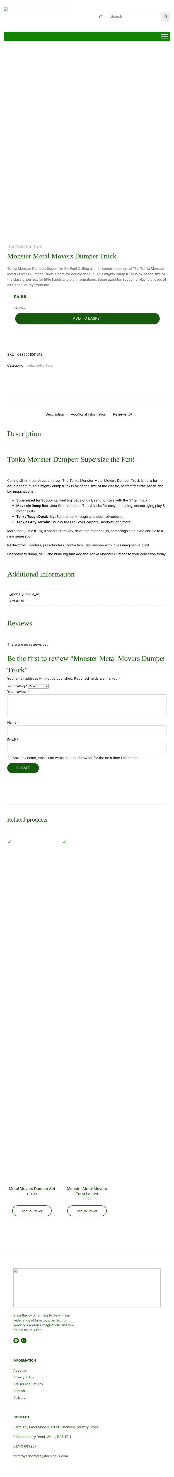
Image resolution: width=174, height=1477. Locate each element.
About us (20, 1370)
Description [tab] (55, 414)
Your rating (17, 686)
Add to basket (87, 318)
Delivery (19, 1397)
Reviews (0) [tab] (122, 414)
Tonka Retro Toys (25, 247)
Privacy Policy (23, 1377)
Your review (18, 691)
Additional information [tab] (88, 414)
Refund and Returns (28, 1384)
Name (13, 722)
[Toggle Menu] (164, 36)
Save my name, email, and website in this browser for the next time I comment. (76, 758)
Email (13, 739)
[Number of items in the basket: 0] (101, 17)
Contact (19, 1391)
